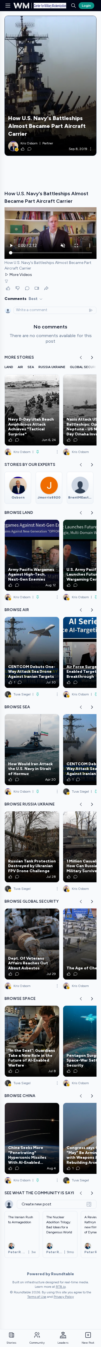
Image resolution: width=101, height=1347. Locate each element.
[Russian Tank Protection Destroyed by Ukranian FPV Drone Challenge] (32, 846)
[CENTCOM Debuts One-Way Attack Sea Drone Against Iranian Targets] (32, 652)
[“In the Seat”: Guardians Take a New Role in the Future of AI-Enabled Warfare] (32, 1041)
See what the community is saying (42, 1193)
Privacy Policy (64, 1297)
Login (86, 6)
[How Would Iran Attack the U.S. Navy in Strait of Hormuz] (32, 749)
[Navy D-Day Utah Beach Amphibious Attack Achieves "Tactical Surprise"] (32, 410)
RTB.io (61, 1287)
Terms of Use (36, 1297)
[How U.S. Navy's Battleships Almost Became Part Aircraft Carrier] (50, 86)
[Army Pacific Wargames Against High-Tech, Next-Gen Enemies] (32, 555)
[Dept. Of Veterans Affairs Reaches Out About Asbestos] (32, 944)
